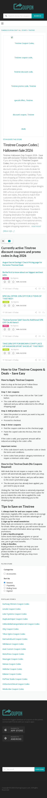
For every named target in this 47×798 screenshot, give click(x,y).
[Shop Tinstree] (23, 86)
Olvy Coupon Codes (11, 629)
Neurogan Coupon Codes (13, 659)
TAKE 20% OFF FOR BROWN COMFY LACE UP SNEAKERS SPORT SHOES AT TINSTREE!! (23, 344)
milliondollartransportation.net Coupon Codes (21, 624)
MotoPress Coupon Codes (13, 654)
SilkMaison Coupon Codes (13, 644)
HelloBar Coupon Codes (12, 669)
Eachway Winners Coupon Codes (16, 604)
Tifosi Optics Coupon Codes (14, 634)
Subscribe (39, 769)
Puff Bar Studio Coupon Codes (15, 679)
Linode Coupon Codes (12, 609)
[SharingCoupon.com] (24, 7)
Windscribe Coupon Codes (13, 689)
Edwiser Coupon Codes (12, 674)
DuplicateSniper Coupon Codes (15, 619)
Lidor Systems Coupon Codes (15, 614)
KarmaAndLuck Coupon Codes (15, 639)
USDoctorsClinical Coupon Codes (16, 684)
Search (37, 16)
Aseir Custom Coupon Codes (14, 649)
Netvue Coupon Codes (12, 664)
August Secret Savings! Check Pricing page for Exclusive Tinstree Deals (22, 263)
